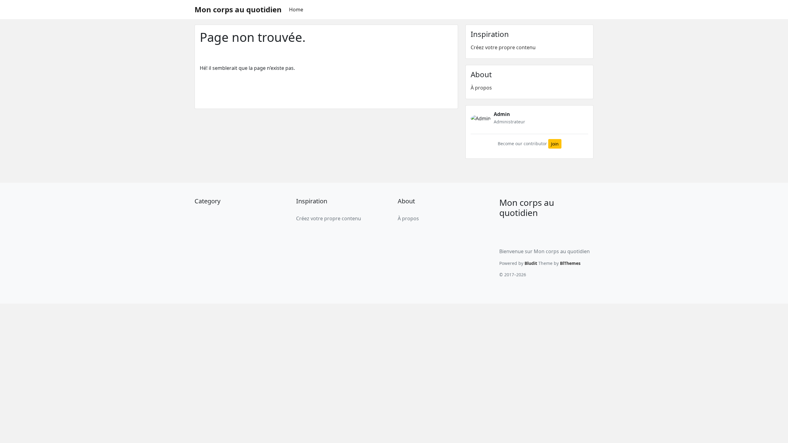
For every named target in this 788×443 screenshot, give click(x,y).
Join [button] (555, 144)
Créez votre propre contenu (503, 47)
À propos (481, 87)
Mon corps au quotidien (238, 9)
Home (296, 9)
